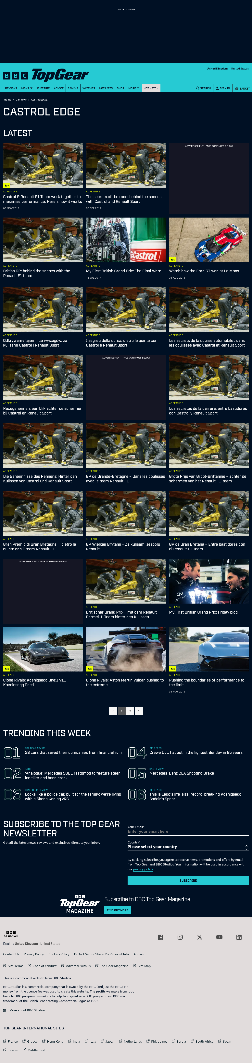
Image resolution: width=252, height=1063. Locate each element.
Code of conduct (45, 966)
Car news (21, 99)
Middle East (36, 1050)
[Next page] (139, 711)
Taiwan (13, 1050)
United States (240, 68)
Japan (110, 1041)
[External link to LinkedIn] (239, 937)
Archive (138, 954)
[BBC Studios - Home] (13, 934)
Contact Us (11, 954)
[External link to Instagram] (180, 937)
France (13, 1041)
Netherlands (133, 1041)
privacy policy (143, 869)
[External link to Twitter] (199, 937)
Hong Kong (55, 1041)
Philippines (159, 1041)
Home (7, 99)
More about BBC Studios (24, 1010)
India (76, 1041)
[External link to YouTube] (219, 937)
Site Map (144, 966)
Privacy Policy (34, 954)
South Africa (204, 1041)
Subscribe (188, 880)
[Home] (51, 74)
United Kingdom (217, 68)
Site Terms (15, 966)
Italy (93, 1041)
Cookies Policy (58, 954)
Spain (227, 1041)
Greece (32, 1041)
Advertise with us (78, 966)
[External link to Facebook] (160, 937)
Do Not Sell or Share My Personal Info (101, 954)
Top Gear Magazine (114, 966)
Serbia (181, 1041)
